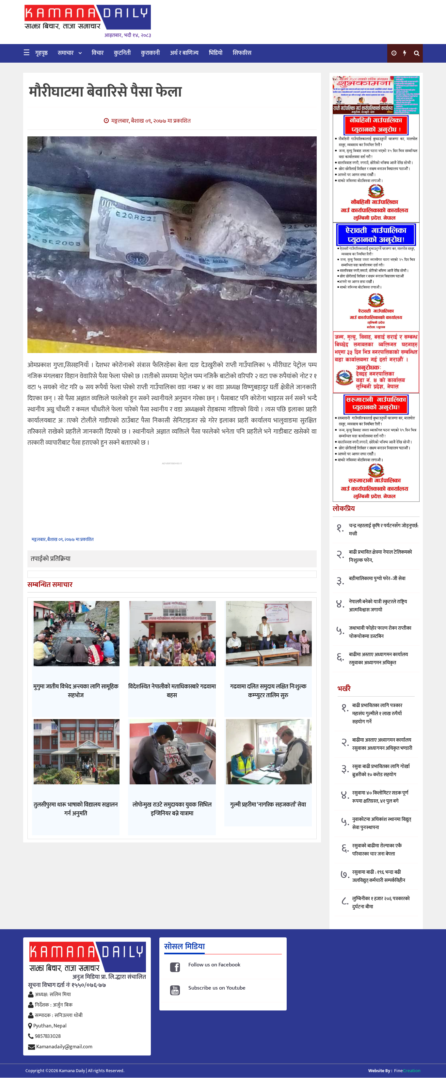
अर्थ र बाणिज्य (184, 53)
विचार (98, 53)
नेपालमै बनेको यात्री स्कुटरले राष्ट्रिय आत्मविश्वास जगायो (378, 606)
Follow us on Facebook (214, 965)
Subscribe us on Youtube (217, 988)
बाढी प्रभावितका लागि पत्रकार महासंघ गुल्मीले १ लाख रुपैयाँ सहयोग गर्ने (377, 713)
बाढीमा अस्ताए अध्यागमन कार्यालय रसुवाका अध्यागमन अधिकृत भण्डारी (382, 744)
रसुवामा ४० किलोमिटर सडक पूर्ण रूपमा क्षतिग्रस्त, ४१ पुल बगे (380, 797)
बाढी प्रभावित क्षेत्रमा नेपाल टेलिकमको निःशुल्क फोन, (380, 556)
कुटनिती (122, 53)
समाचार (65, 53)
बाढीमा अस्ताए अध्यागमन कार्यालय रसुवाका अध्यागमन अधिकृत (378, 659)
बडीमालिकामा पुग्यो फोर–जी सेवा (377, 579)
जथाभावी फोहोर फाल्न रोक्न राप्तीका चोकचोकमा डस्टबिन (380, 632)
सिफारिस (242, 53)
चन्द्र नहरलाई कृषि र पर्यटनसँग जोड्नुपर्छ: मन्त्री (383, 530)
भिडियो (215, 53)
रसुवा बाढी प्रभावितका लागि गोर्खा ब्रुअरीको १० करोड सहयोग (381, 770)
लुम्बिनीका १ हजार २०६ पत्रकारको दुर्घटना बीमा (381, 903)
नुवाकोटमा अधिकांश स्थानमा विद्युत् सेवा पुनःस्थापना (381, 823)
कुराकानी (150, 53)
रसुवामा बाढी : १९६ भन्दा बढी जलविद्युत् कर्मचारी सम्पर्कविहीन (378, 876)
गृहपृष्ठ (41, 53)
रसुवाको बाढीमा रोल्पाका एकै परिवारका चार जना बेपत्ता (377, 850)
